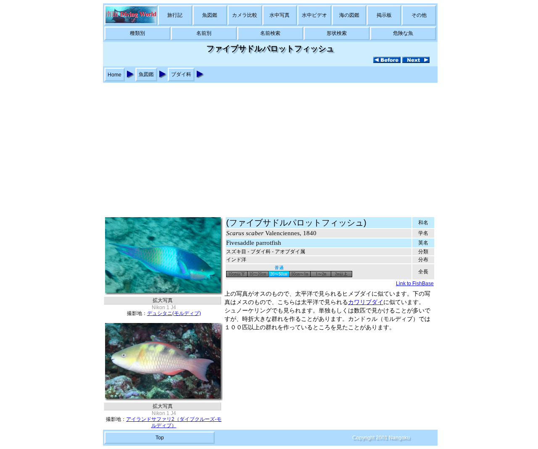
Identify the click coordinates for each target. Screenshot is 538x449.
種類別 (137, 33)
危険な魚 (403, 33)
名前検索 (270, 33)
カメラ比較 (244, 15)
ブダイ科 (181, 74)
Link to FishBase (415, 283)
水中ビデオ (314, 15)
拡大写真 (163, 300)
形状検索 (337, 33)
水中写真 (279, 15)
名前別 (203, 33)
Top (160, 438)
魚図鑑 (209, 15)
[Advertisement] (269, 146)
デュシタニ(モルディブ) (174, 313)
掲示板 (384, 15)
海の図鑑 (349, 15)
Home (114, 75)
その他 (419, 15)
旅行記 (174, 15)
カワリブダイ (365, 302)
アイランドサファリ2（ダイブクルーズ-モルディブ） (174, 422)
